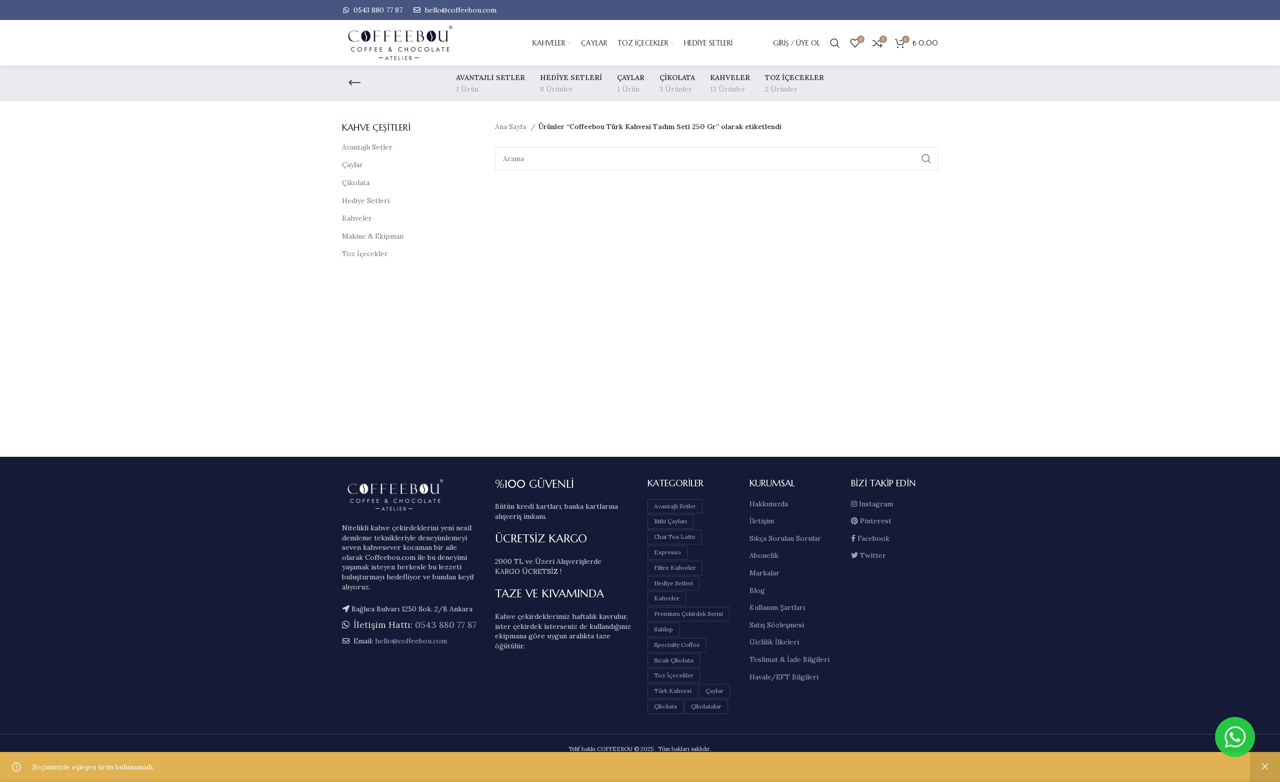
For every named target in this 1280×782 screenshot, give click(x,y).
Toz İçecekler (365, 253)
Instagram (875, 503)
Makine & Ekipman (373, 236)
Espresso (667, 552)
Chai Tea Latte (675, 536)
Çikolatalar (706, 706)
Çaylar (352, 164)
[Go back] (354, 83)
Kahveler (357, 218)
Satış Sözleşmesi (777, 624)
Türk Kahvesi (673, 690)
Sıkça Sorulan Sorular (785, 538)
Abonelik (764, 555)
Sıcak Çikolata (674, 660)
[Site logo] (417, 42)
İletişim (762, 520)
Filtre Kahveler (675, 567)
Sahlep (663, 629)
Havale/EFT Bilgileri (784, 676)
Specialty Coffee (677, 644)
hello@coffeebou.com (459, 10)
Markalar (765, 572)
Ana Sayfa (511, 126)
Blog (757, 590)
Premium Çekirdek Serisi (688, 613)
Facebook (873, 538)
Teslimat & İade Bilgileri (790, 659)
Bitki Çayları (670, 521)
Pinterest (875, 520)
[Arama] (835, 43)
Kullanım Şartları (777, 607)
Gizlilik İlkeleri (774, 641)
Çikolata (356, 182)
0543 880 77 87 (377, 10)
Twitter (872, 555)
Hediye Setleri (366, 200)
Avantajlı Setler (367, 147)
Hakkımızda (769, 503)
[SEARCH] (926, 158)
